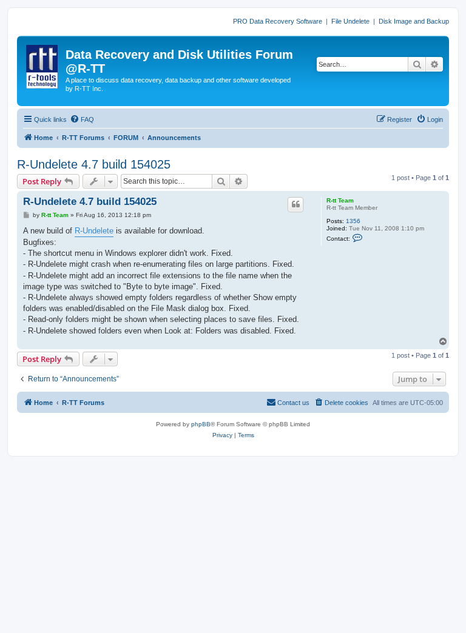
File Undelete (350, 21)
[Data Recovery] (43, 64)
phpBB (201, 424)
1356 (353, 221)
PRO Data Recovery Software (277, 21)
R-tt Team (340, 200)
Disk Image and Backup (414, 21)
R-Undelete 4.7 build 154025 (94, 164)
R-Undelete (94, 230)
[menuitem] (82, 119)
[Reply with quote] (295, 204)
